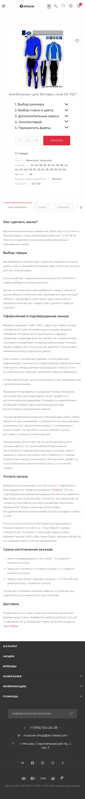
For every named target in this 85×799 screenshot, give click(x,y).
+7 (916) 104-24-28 (43, 727)
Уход (42, 207)
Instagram (42, 763)
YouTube (52, 763)
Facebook (32, 763)
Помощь (10, 696)
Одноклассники (63, 763)
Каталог (10, 646)
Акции (8, 656)
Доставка (10, 625)
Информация (14, 686)
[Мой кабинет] (71, 6)
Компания (12, 676)
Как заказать (17, 207)
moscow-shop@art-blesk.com (45, 735)
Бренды (10, 666)
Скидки (63, 207)
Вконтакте (22, 763)
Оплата (57, 489)
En (49, 7)
